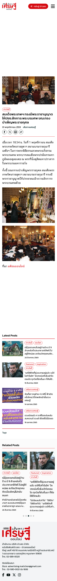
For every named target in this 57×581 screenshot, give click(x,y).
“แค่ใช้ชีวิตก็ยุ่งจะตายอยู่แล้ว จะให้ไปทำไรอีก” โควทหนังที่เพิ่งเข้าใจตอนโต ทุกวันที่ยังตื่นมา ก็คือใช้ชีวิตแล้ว (39, 377)
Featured (30, 364)
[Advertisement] (28, 43)
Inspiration (41, 364)
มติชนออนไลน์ (16, 266)
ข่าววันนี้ (6, 109)
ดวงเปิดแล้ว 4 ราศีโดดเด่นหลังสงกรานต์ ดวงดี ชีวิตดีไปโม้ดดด (39, 417)
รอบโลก (38, 342)
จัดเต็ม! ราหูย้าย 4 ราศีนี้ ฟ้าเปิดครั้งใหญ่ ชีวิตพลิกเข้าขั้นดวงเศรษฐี (39, 397)
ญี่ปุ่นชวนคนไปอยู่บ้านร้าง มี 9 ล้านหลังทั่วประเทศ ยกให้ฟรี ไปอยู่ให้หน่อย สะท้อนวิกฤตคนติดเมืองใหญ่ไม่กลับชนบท (38, 352)
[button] (23, 516)
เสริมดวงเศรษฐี (32, 389)
